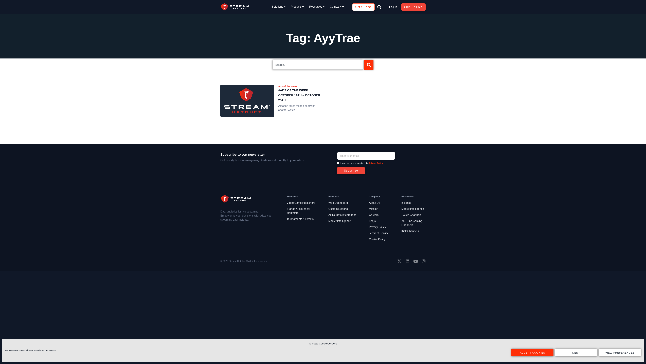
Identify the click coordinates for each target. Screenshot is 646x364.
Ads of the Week (287, 86)
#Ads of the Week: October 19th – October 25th (299, 95)
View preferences (620, 352)
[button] (379, 7)
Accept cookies (532, 352)
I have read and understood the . (361, 163)
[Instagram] (424, 261)
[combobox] (318, 65)
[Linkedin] (407, 261)
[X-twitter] (399, 261)
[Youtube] (416, 261)
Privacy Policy (376, 163)
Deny (576, 352)
